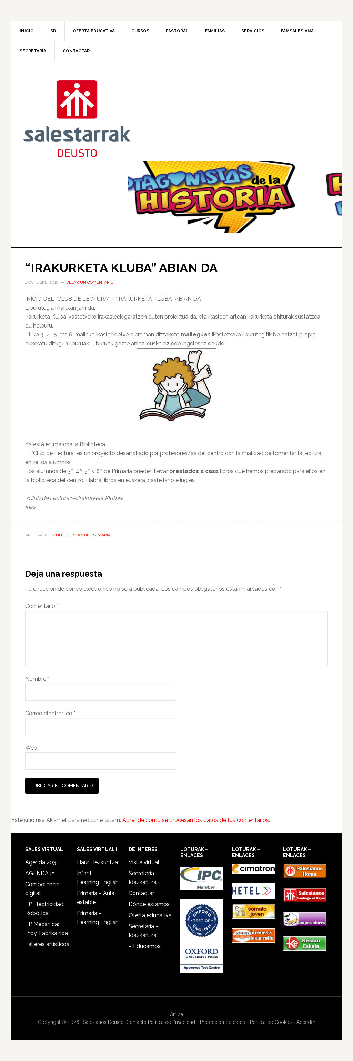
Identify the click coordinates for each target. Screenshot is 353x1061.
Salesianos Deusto (77, 118)
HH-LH (62, 535)
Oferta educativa (150, 915)
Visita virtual (144, 862)
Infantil (80, 535)
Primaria (101, 535)
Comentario (41, 606)
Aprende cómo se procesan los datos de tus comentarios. (196, 820)
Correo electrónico (50, 713)
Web (31, 747)
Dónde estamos (149, 904)
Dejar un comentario (89, 282)
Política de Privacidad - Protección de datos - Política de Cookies (220, 1022)
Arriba (176, 1014)
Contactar (141, 893)
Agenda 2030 (42, 862)
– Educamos (145, 946)
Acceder (305, 1022)
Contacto (136, 1022)
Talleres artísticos (47, 944)
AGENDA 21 (40, 873)
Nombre (37, 679)
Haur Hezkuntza (97, 862)
